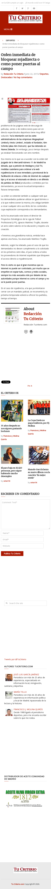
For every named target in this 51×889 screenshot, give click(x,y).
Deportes (10, 40)
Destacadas (6, 77)
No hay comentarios (23, 77)
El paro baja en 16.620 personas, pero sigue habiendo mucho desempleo (11, 472)
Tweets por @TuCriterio (15, 659)
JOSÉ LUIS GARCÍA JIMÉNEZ (26, 674)
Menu (7, 29)
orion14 (7, 481)
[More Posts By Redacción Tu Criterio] (31, 333)
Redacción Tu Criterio (13, 74)
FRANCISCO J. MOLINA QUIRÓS (28, 709)
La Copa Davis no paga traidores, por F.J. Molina (38, 423)
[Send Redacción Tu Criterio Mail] (26, 333)
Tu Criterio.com (17, 884)
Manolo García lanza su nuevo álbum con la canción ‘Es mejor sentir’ (39, 473)
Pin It (29, 385)
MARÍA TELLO (20, 692)
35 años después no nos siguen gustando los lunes (11, 428)
